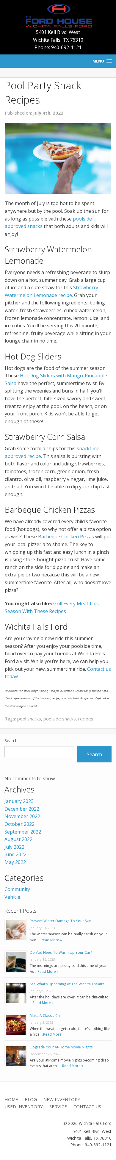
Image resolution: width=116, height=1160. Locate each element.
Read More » (51, 939)
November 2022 (22, 816)
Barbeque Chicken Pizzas (66, 536)
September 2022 (22, 831)
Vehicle (12, 897)
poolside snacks (59, 719)
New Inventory (61, 1099)
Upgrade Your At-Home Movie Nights (61, 1047)
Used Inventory (23, 1106)
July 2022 (14, 847)
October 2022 (19, 824)
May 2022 (15, 862)
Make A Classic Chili (46, 1015)
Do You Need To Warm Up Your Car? (61, 952)
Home (11, 1099)
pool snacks (29, 719)
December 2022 (21, 809)
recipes (85, 719)
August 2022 (18, 839)
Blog (31, 1099)
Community (17, 889)
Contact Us (87, 1106)
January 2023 (19, 801)
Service (58, 1106)
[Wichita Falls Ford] (58, 15)
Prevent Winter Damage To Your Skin (60, 920)
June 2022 (15, 854)
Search (11, 740)
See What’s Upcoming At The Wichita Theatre (67, 984)
